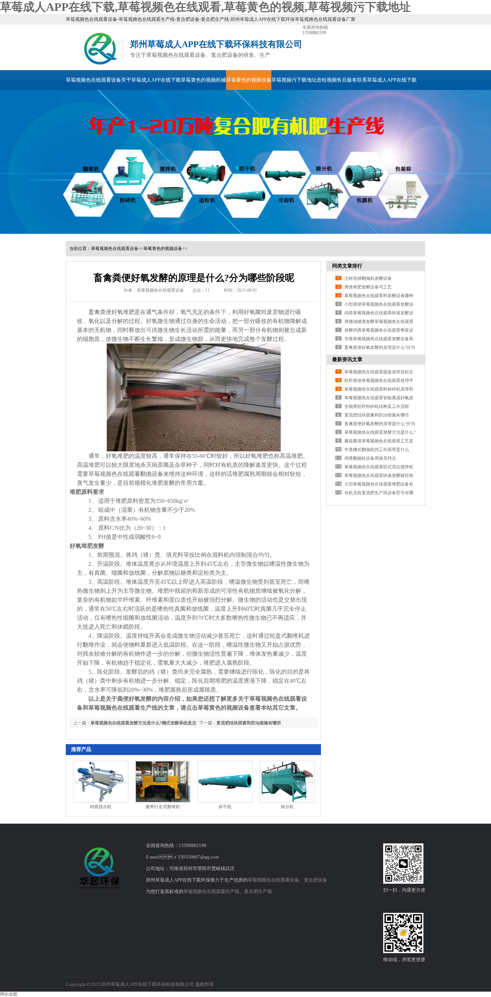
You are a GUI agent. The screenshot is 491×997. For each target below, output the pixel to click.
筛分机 (287, 806)
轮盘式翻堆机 (287, 636)
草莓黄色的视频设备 (248, 80)
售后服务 (347, 80)
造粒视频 (327, 80)
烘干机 (225, 806)
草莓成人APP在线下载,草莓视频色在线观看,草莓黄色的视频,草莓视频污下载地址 (205, 6)
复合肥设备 (315, 880)
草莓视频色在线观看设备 (93, 80)
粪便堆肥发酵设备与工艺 (368, 287)
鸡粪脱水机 (100, 806)
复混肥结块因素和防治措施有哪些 (248, 722)
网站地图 (8, 994)
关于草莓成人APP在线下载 (151, 80)
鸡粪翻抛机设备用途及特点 (370, 458)
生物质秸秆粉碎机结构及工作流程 (376, 406)
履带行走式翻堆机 (163, 806)
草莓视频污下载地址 (294, 80)
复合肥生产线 (258, 891)
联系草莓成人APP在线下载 (387, 80)
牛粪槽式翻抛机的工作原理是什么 (376, 449)
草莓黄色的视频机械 (203, 80)
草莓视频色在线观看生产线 (211, 891)
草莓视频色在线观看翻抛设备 (125, 474)
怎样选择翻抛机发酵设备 (368, 278)
